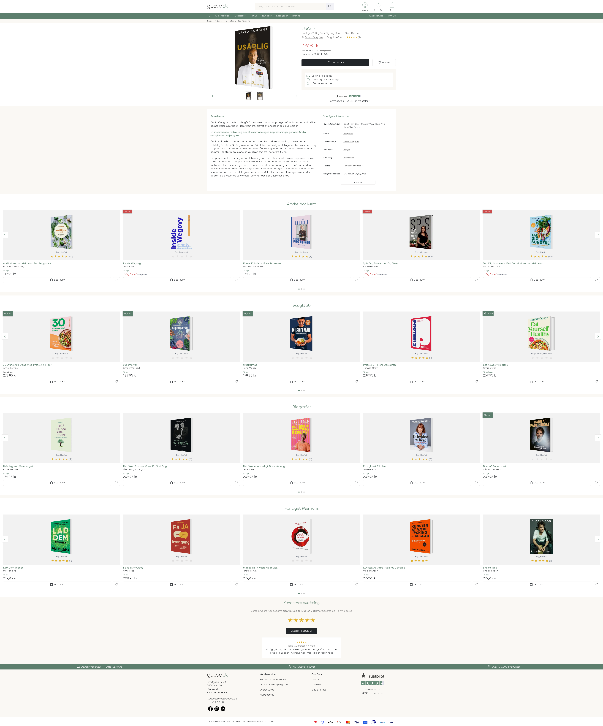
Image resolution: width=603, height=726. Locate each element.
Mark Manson (370, 570)
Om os (316, 679)
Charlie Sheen (490, 570)
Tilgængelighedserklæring (254, 721)
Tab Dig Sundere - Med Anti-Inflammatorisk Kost (513, 263)
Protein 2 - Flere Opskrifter (379, 364)
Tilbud (254, 15)
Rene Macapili (250, 368)
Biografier (348, 157)
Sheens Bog (490, 567)
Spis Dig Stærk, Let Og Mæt (380, 263)
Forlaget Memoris (353, 165)
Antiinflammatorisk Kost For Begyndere (27, 263)
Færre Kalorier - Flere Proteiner (262, 263)
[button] (212, 96)
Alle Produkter (222, 15)
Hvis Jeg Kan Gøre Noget (18, 466)
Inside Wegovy (132, 263)
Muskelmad (250, 364)
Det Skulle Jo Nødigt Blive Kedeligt (264, 466)
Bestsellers (241, 15)
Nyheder (267, 15)
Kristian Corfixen (492, 469)
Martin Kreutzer (491, 266)
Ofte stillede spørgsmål (274, 684)
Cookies (271, 721)
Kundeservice (376, 15)
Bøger (346, 149)
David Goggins (314, 37)
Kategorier (282, 15)
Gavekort (317, 684)
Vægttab (348, 133)
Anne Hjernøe (370, 266)
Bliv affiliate (319, 689)
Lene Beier (249, 469)
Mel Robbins (9, 570)
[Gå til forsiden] (217, 675)
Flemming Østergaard (135, 469)
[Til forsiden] (217, 6)
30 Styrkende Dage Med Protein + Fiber (27, 364)
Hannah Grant (370, 368)
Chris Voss (128, 570)
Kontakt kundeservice (273, 679)
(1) (353, 37)
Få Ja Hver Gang (133, 567)
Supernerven (130, 364)
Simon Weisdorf (131, 368)
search (330, 6)
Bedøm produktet (301, 630)
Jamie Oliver (489, 368)
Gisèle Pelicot (370, 469)
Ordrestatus (267, 689)
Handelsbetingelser (216, 721)
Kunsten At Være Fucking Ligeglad (384, 567)
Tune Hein (128, 266)
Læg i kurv (335, 62)
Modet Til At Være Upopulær (260, 567)
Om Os (392, 15)
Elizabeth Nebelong (13, 266)
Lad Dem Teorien (13, 567)
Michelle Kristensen (253, 266)
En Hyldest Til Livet (375, 466)
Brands (296, 15)
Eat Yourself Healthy (495, 364)
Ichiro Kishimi (250, 570)
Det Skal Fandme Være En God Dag (145, 466)
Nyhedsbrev (267, 694)
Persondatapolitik (234, 721)
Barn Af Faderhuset (494, 466)
